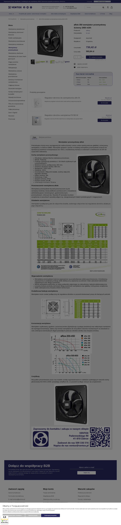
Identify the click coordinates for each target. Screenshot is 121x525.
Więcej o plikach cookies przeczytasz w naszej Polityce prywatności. (21, 511)
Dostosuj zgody (33, 515)
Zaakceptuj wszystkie (50, 515)
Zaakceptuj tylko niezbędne (14, 515)
